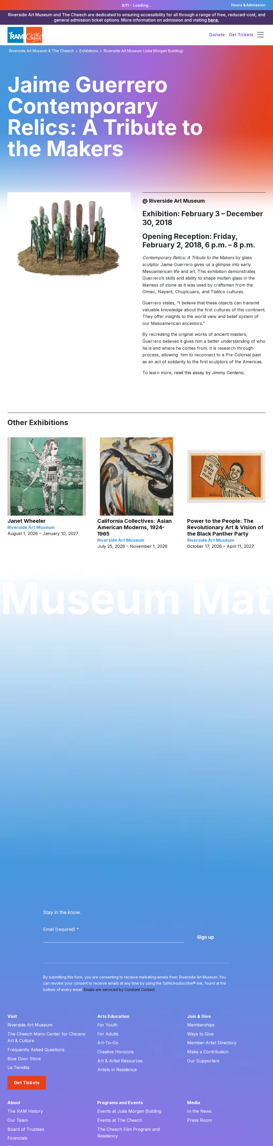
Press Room (199, 1120)
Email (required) (61, 929)
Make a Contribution (207, 1051)
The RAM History (25, 1111)
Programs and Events (120, 1102)
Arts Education (113, 1016)
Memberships (201, 1024)
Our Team (17, 1120)
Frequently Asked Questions (36, 1049)
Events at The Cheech (119, 1120)
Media (193, 1102)
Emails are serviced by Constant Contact (119, 989)
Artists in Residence (117, 1069)
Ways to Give (200, 1034)
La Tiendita (18, 1067)
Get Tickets (241, 34)
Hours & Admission (248, 5)
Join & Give (199, 1016)
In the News (199, 1111)
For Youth (107, 1024)
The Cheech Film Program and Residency (128, 1133)
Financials (17, 1138)
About (14, 1102)
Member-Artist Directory (211, 1042)
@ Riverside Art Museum (173, 201)
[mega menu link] (260, 35)
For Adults (107, 1034)
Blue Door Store (24, 1058)
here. (213, 20)
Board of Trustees (25, 1129)
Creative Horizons (115, 1051)
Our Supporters (203, 1060)
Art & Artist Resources (120, 1060)
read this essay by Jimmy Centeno (209, 372)
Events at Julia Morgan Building (129, 1111)
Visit (12, 1016)
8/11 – (136, 5)
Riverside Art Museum (29, 1024)
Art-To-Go (107, 1042)
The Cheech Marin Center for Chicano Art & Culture (46, 1037)
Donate (217, 34)
